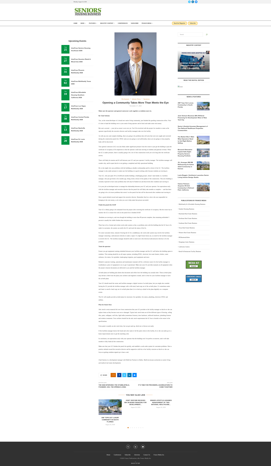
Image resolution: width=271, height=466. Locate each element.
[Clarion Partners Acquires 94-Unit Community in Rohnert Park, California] (203, 187)
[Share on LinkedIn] (129, 375)
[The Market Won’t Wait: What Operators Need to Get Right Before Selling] (203, 140)
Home (75, 23)
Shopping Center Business (186, 242)
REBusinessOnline (184, 237)
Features (92, 23)
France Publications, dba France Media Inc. (137, 458)
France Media (146, 23)
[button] (101, 414)
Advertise (137, 455)
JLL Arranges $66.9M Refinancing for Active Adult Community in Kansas (186, 165)
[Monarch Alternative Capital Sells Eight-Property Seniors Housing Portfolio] (203, 153)
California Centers (184, 247)
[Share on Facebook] (119, 375)
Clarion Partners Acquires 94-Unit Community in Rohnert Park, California (186, 187)
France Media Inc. (159, 455)
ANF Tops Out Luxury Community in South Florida (110, 420)
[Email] (196, 2)
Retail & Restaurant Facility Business (190, 251)
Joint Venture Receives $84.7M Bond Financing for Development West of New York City (192, 118)
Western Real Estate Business (187, 232)
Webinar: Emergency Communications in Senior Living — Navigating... (192, 65)
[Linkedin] (192, 2)
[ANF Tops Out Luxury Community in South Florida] (110, 407)
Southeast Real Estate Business (188, 223)
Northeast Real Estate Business (188, 218)
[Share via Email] (134, 375)
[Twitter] (189, 2)
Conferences (123, 23)
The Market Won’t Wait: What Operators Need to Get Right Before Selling (186, 140)
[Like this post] (114, 375)
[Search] (207, 34)
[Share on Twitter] (124, 375)
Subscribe (134, 23)
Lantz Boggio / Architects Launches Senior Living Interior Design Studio (193, 176)
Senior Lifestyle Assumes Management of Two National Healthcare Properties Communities (193, 128)
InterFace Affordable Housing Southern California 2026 (78, 94)
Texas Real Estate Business (187, 228)
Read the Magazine (179, 23)
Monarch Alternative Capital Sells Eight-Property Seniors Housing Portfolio (185, 153)
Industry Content (106, 23)
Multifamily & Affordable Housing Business (192, 204)
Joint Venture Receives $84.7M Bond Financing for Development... (135, 402)
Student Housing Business (186, 209)
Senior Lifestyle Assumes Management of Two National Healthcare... (161, 402)
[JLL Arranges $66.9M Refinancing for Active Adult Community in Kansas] (203, 165)
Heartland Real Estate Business (188, 214)
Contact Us (146, 455)
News (82, 23)
